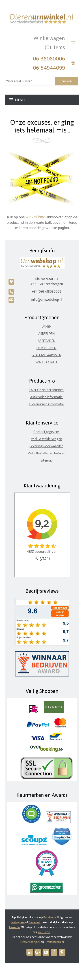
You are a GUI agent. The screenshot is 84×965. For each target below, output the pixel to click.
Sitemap (47, 461)
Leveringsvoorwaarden (46, 446)
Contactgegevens (46, 432)
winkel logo (35, 217)
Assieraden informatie (46, 397)
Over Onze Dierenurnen (46, 390)
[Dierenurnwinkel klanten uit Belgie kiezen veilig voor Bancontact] (56, 739)
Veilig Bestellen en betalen (46, 453)
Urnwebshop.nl (30, 941)
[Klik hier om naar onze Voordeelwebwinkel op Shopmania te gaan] (61, 844)
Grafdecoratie (46, 362)
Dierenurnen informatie (46, 404)
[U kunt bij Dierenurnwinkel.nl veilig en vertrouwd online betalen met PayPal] (38, 726)
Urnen (47, 327)
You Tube (44, 932)
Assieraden (46, 341)
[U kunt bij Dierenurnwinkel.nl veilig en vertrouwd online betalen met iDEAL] (33, 712)
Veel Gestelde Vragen (46, 439)
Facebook (49, 917)
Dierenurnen (46, 348)
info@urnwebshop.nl (46, 300)
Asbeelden (46, 334)
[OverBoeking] (46, 751)
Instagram (18, 922)
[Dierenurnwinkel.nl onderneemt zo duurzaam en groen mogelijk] (46, 892)
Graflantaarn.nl (54, 941)
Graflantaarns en (46, 355)
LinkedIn (14, 927)
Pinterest (35, 922)
